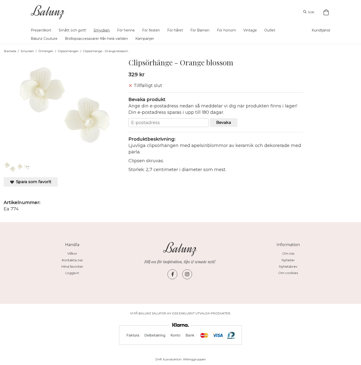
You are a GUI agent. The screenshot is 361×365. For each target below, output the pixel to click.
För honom (226, 30)
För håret (175, 30)
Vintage (250, 30)
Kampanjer (144, 38)
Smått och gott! (72, 30)
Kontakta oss (72, 260)
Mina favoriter (72, 266)
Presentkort (41, 30)
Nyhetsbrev (288, 266)
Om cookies (288, 273)
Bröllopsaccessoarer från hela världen (96, 38)
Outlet (269, 30)
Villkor (72, 253)
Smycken (102, 30)
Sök (310, 12)
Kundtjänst (321, 30)
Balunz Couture (44, 38)
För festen (151, 30)
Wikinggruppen (194, 359)
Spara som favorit (32, 181)
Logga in (72, 273)
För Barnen (199, 30)
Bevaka (223, 122)
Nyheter (288, 260)
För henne (126, 30)
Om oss (288, 253)
